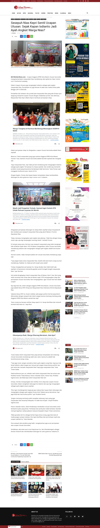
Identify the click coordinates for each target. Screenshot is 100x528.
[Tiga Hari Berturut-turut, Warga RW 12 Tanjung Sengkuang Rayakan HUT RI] (69, 304)
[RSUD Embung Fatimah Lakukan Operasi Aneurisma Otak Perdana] (19, 470)
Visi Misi (23, 1)
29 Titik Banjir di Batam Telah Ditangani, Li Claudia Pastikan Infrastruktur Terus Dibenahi (52, 496)
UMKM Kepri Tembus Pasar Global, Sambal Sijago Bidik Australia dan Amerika (53, 479)
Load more (76, 317)
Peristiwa (50, 13)
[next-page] (14, 500)
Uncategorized (43, 19)
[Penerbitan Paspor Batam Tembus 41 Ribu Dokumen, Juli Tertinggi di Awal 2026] (69, 311)
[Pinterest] (28, 36)
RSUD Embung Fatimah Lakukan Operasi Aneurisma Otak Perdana (81, 296)
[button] (87, 13)
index (69, 13)
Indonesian (13, 526)
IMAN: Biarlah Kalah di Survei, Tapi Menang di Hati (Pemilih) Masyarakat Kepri (50, 454)
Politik (37, 13)
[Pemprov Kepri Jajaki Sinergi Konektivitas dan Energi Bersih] (36, 470)
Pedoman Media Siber (48, 1)
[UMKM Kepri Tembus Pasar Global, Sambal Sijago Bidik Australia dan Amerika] (54, 470)
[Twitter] (81, 1)
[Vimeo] (83, 1)
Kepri (24, 13)
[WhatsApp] (31, 36)
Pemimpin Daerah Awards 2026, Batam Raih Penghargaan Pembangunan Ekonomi (35, 496)
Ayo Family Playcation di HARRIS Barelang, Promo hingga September (80, 350)
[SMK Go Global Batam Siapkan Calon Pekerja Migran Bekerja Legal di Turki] (69, 282)
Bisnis (56, 13)
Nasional (30, 13)
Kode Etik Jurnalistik (58, 1)
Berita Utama (23, 19)
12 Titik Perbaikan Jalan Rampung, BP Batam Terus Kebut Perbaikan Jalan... (81, 289)
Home (13, 13)
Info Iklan (65, 1)
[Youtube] (88, 1)
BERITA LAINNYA (25, 461)
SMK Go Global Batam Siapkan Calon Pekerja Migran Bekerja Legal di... (80, 282)
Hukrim (43, 13)
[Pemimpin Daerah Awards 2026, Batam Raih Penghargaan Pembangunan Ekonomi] (36, 487)
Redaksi (28, 1)
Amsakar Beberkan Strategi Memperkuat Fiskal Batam (81, 379)
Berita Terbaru (17, 19)
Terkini (38, 19)
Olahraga (63, 13)
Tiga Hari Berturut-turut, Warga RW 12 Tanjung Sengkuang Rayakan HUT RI (81, 304)
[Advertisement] (62, 7)
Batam (19, 13)
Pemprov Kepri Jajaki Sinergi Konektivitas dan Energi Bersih (81, 365)
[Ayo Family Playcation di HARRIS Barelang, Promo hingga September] (69, 350)
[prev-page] (12, 500)
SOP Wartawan (40, 1)
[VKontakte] (85, 1)
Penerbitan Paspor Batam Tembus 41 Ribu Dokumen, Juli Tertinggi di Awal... (81, 311)
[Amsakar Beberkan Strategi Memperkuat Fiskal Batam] (19, 487)
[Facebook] (78, 1)
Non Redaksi (33, 1)
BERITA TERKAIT (16, 461)
